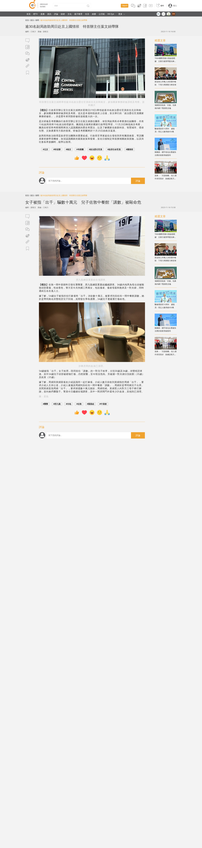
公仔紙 (102, 14)
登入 (175, 5)
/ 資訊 (31, 20)
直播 (43, 14)
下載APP (125, 6)
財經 (63, 14)
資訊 (49, 14)
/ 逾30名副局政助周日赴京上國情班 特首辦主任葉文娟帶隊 (63, 20)
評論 (56, 14)
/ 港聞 (36, 20)
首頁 (29, 14)
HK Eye (110, 14)
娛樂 (94, 14)
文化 (70, 14)
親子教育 (78, 14)
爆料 (162, 5)
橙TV (35, 14)
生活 (87, 14)
